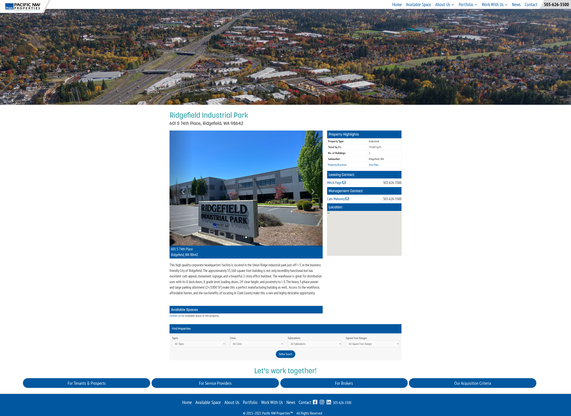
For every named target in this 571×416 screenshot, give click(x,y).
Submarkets (294, 325)
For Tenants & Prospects (87, 370)
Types (175, 325)
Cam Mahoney (336, 198)
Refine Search (285, 341)
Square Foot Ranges (356, 325)
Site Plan (373, 165)
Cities (233, 325)
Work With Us (272, 389)
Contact (531, 4)
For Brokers (344, 370)
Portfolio (466, 4)
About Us (442, 4)
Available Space (418, 4)
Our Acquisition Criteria (472, 370)
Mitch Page (334, 182)
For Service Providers (215, 370)
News (516, 4)
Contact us (175, 303)
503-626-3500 (556, 4)
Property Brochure (337, 165)
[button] (181, 182)
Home (397, 4)
